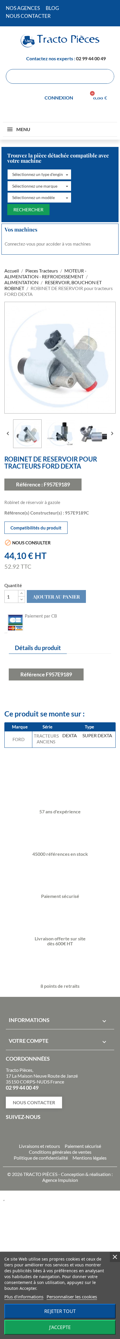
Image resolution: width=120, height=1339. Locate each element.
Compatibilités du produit (35, 527)
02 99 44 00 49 (91, 58)
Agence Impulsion (60, 1180)
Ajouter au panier (56, 597)
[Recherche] (106, 76)
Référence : (29, 484)
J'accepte (60, 1327)
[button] (39, 174)
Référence (32, 674)
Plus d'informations (23, 1296)
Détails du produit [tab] (38, 647)
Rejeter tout (60, 1311)
